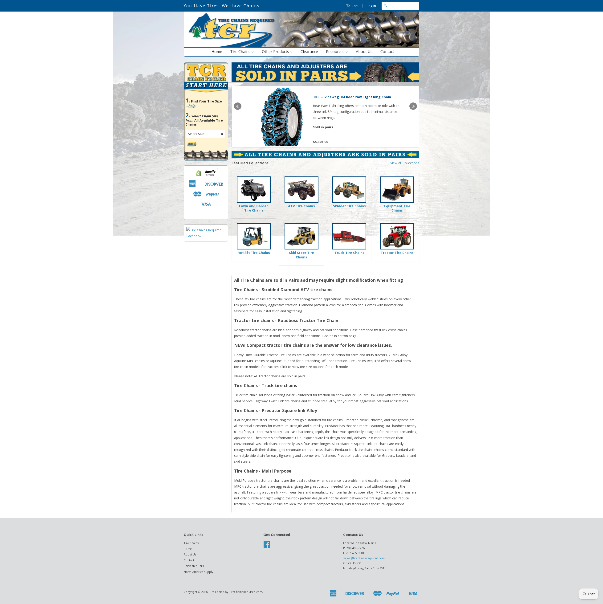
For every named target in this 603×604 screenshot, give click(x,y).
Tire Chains (240, 51)
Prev (237, 106)
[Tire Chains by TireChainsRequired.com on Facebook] (266, 546)
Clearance (309, 51)
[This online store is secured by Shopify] (206, 177)
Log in (371, 6)
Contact (387, 51)
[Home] (301, 46)
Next (413, 106)
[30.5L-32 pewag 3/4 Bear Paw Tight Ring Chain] (280, 116)
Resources (335, 51)
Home (217, 51)
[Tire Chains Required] (205, 236)
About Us (364, 51)
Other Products (276, 51)
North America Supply (198, 572)
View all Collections (404, 163)
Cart (354, 6)
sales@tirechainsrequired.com (364, 558)
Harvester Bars (194, 566)
